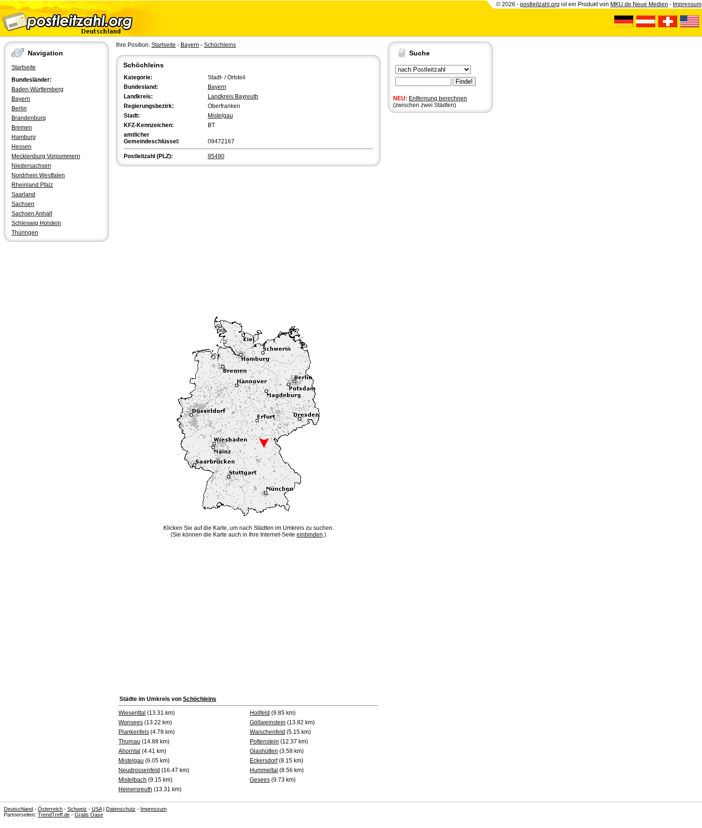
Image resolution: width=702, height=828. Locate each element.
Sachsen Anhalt (31, 213)
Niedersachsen (31, 165)
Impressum (687, 4)
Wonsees (130, 722)
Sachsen (22, 204)
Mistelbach (132, 779)
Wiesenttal (132, 713)
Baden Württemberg (37, 89)
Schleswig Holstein (36, 223)
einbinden (310, 534)
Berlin (19, 108)
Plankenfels (133, 732)
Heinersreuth (135, 789)
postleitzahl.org (540, 4)
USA (97, 809)
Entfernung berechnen (438, 98)
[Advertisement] (248, 240)
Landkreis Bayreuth (233, 96)
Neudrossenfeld (139, 770)
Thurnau (129, 741)
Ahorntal (129, 751)
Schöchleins (220, 45)
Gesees (260, 779)
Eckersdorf (263, 760)
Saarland (23, 194)
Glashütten (264, 751)
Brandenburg (28, 118)
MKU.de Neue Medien (639, 4)
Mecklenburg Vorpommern (45, 156)
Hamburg (23, 137)
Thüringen (24, 232)
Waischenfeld (267, 732)
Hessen (21, 146)
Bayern (20, 99)
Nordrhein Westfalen (38, 175)
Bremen (21, 127)
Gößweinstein (268, 722)
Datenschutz (121, 809)
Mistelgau (220, 115)
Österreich (50, 809)
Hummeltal (264, 770)
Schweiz (77, 809)
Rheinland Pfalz (32, 185)
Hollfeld (260, 713)
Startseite (23, 67)
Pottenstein (264, 741)
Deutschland (18, 809)
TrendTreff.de (54, 814)
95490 (216, 156)
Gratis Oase (88, 814)
